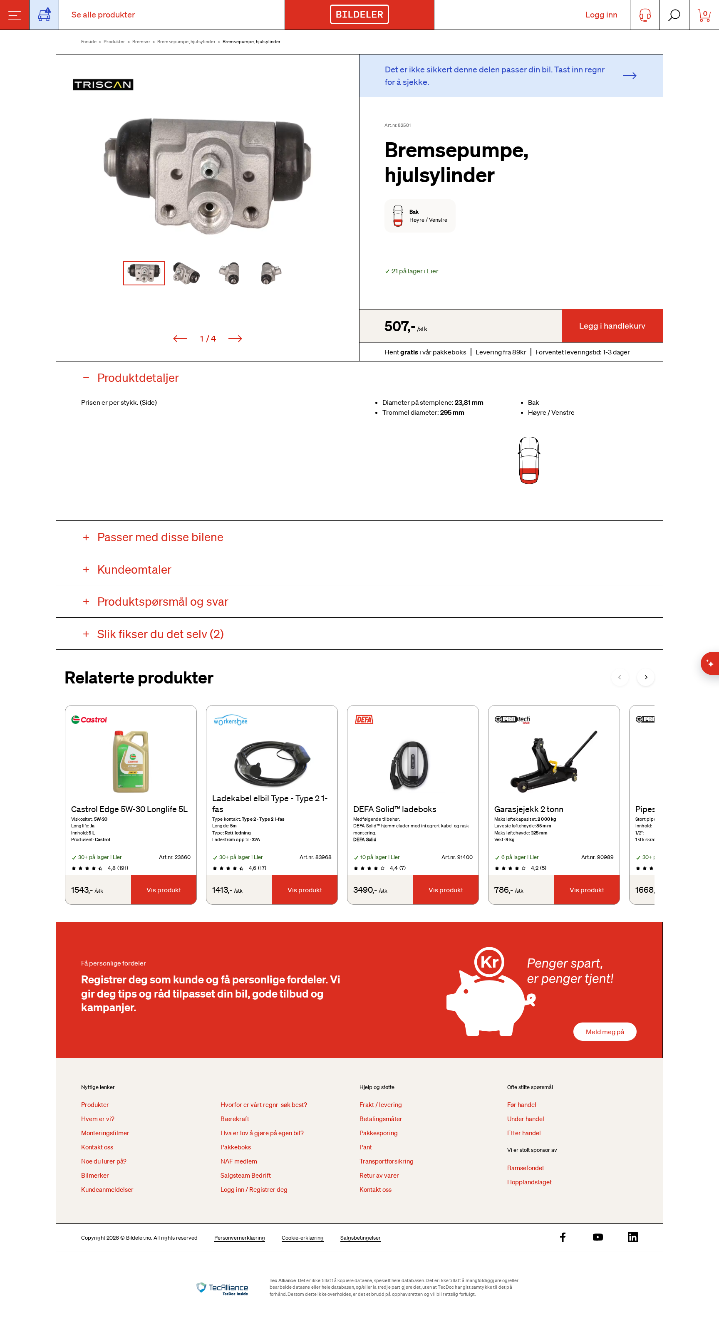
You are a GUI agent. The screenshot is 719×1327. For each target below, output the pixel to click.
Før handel (521, 1104)
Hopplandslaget (529, 1182)
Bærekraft (235, 1118)
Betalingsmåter (381, 1118)
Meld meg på (605, 1031)
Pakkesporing (379, 1133)
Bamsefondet (525, 1168)
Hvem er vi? (97, 1118)
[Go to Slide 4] (271, 273)
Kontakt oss (97, 1147)
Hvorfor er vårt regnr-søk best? (264, 1104)
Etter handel (524, 1133)
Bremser (141, 41)
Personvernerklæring (239, 1237)
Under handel (525, 1118)
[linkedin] (633, 1237)
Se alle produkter (103, 15)
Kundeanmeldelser (107, 1189)
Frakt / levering (381, 1104)
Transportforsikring (387, 1161)
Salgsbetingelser (360, 1237)
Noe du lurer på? (103, 1161)
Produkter (114, 41)
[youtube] (598, 1237)
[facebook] (563, 1237)
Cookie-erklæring (303, 1237)
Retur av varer (379, 1175)
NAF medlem (239, 1161)
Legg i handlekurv (612, 326)
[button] (207, 176)
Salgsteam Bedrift (246, 1175)
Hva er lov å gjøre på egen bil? (262, 1133)
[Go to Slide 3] (229, 273)
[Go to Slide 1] (144, 273)
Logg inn (601, 15)
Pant (366, 1147)
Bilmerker (95, 1175)
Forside (89, 41)
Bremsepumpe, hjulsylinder (186, 41)
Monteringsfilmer (105, 1133)
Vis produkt (163, 890)
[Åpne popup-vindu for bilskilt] (44, 15)
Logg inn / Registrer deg (254, 1189)
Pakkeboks (236, 1147)
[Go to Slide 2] (186, 273)
